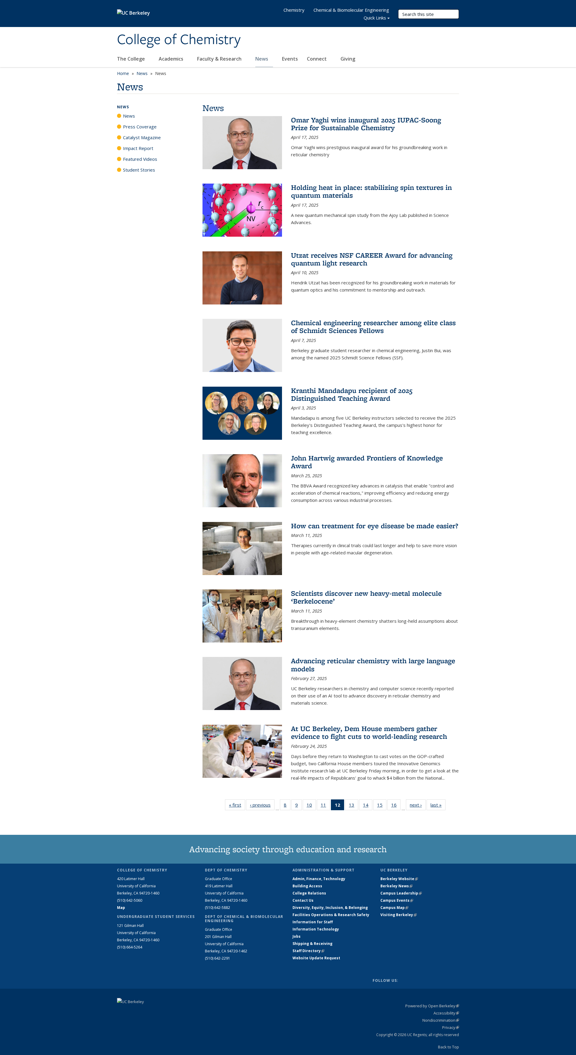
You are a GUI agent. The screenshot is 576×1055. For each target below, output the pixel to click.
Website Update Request (316, 958)
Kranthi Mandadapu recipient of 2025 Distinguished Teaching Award (351, 394)
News (262, 58)
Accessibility (446, 1013)
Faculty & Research (220, 58)
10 (311, 806)
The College (131, 58)
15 (381, 806)
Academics (171, 58)
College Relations (309, 893)
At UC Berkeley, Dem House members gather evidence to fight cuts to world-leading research (369, 732)
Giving (347, 58)
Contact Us (303, 900)
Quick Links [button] (375, 18)
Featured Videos (140, 159)
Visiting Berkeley (398, 914)
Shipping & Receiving (312, 943)
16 (395, 806)
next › (418, 805)
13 (353, 806)
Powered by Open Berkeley (432, 1006)
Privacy (450, 1027)
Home (123, 73)
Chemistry (294, 10)
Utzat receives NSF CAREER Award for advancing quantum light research (371, 259)
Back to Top (448, 1047)
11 (325, 806)
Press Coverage (140, 127)
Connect (317, 58)
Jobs (296, 936)
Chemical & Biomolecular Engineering (351, 10)
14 (367, 806)
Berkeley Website (399, 878)
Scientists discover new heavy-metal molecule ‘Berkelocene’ (366, 597)
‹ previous (262, 805)
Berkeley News (396, 886)
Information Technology (315, 929)
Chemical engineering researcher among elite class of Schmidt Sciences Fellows (373, 326)
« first (237, 805)
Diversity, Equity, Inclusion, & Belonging (330, 907)
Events (290, 58)
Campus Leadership (401, 893)
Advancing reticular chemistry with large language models (373, 664)
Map (121, 907)
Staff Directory (308, 950)
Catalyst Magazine (142, 137)
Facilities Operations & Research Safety (330, 914)
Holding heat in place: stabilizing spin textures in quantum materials (371, 191)
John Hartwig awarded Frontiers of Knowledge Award (367, 461)
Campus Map (394, 907)
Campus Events (396, 900)
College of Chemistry (179, 40)
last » (438, 805)
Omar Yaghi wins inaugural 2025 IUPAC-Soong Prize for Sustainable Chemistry (366, 123)
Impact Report (138, 148)
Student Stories (139, 170)
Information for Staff (312, 922)
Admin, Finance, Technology (318, 878)
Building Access (307, 886)
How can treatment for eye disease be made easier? (374, 525)
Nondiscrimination (440, 1020)
